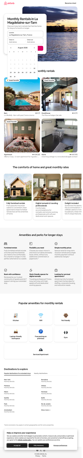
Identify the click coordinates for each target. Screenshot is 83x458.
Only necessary (39, 445)
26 (22, 72)
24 (14, 72)
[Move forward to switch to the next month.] (34, 47)
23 (11, 72)
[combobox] (25, 35)
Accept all (17, 445)
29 (34, 72)
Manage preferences (60, 445)
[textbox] (16, 42)
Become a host (70, 3)
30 (11, 77)
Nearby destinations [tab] (40, 373)
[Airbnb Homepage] (9, 3)
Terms (44, 456)
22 (34, 68)
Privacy (37, 456)
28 (30, 72)
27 (26, 72)
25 (18, 72)
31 (14, 77)
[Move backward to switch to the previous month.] (11, 47)
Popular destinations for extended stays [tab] (17, 373)
